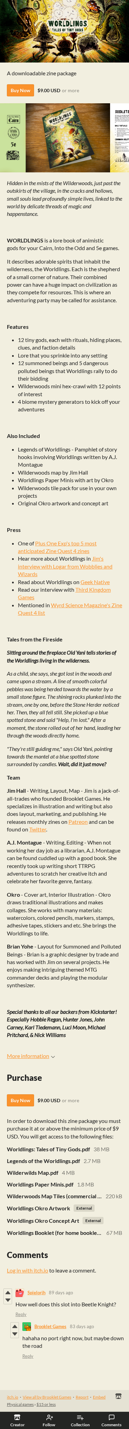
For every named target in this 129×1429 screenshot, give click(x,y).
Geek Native (95, 582)
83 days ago (82, 1326)
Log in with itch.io (27, 1270)
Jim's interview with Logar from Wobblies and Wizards (65, 566)
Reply (20, 1314)
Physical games (20, 1404)
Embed (99, 1397)
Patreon (78, 821)
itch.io (12, 1397)
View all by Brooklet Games (47, 1397)
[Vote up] (8, 1292)
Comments (111, 1424)
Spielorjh (36, 1292)
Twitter (37, 829)
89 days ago (61, 1292)
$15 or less (46, 1404)
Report (82, 1397)
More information (28, 1055)
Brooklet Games (50, 1326)
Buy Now (20, 90)
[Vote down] (8, 1300)
